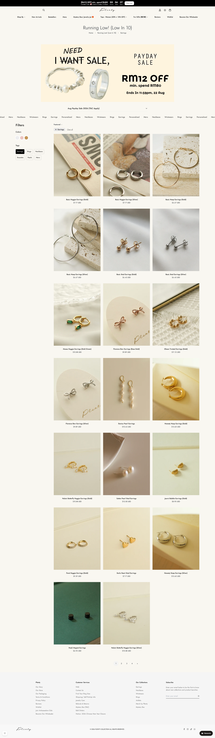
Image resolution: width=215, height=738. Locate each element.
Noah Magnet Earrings (77, 648)
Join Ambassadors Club (44, 710)
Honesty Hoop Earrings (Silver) (175, 573)
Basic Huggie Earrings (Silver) (126, 199)
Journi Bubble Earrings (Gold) (176, 498)
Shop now (129, 3)
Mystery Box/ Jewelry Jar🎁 (83, 17)
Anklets (138, 700)
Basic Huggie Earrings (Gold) (77, 199)
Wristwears (140, 693)
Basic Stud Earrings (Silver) (176, 274)
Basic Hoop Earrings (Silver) (77, 274)
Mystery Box (140, 707)
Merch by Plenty (142, 704)
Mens (65, 17)
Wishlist (170, 17)
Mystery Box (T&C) (82, 707)
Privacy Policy (40, 700)
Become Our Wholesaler (189, 17)
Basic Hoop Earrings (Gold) (176, 199)
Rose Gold (22, 138)
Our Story (39, 687)
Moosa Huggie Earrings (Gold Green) (77, 349)
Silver (17, 138)
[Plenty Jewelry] (107, 10)
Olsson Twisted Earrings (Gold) (176, 349)
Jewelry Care (80, 700)
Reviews (157, 17)
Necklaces (39, 151)
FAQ (77, 687)
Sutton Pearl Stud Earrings (126, 498)
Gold (26, 138)
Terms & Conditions (43, 697)
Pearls (30, 157)
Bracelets (20, 157)
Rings (29, 151)
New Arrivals (37, 17)
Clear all (70, 129)
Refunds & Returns (82, 704)
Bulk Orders (80, 710)
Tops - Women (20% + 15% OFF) (113, 17)
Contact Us (79, 690)
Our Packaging (41, 693)
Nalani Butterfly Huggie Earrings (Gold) (77, 498)
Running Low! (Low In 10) (107, 33)
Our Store (39, 690)
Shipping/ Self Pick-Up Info (86, 697)
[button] (169, 10)
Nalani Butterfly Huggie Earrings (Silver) (126, 648)
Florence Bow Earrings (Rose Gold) (126, 349)
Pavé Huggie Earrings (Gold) (77, 573)
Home (91, 33)
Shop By (20, 17)
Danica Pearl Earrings (126, 424)
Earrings (20, 151)
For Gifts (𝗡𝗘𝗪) (139, 17)
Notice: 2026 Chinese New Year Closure (91, 714)
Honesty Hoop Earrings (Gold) (176, 424)
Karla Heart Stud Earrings (126, 573)
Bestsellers (52, 17)
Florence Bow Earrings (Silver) (77, 424)
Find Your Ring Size (83, 693)
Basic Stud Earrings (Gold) (127, 274)
